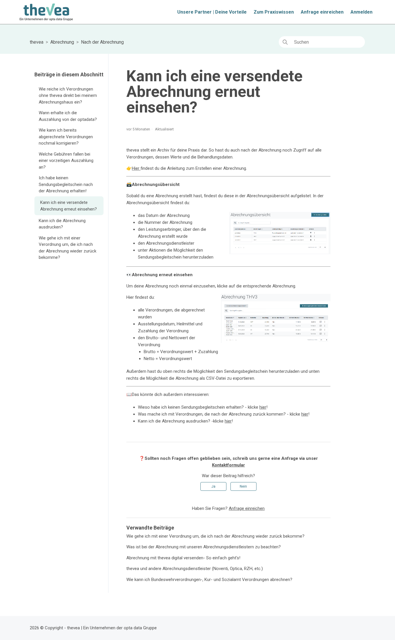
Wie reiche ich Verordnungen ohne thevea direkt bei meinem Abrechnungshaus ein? (68, 95)
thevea (36, 42)
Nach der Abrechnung (102, 42)
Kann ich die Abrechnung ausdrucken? (62, 224)
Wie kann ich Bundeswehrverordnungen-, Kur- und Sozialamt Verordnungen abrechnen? (209, 579)
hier (262, 407)
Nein (243, 486)
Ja (213, 486)
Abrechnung (62, 42)
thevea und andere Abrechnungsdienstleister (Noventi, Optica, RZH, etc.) (194, 568)
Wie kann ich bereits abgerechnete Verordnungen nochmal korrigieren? (66, 137)
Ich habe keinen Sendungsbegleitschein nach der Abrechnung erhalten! (66, 184)
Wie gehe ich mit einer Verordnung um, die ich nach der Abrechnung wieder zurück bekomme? (67, 247)
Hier (136, 168)
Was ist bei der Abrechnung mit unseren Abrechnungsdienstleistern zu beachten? (203, 546)
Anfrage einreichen (322, 12)
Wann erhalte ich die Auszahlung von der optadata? (68, 116)
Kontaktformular (228, 465)
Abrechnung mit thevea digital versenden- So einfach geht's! (183, 557)
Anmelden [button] (361, 12)
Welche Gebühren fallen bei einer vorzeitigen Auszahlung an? (66, 161)
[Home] (46, 12)
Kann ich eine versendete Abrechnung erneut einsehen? (68, 206)
